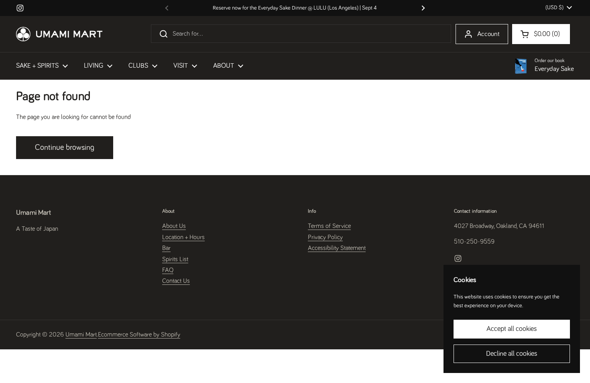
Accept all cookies (511, 329)
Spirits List (175, 259)
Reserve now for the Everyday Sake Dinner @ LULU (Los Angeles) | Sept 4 (295, 8)
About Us (174, 226)
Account (488, 34)
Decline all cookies (511, 353)
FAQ (167, 270)
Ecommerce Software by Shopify (139, 334)
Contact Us (176, 281)
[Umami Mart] (59, 34)
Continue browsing (64, 147)
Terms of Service (329, 226)
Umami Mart (81, 334)
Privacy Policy (325, 237)
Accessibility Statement (337, 248)
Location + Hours (183, 237)
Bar (166, 248)
